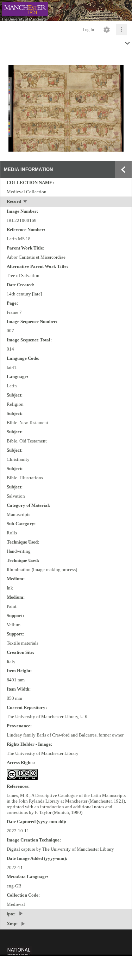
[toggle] (25, 202)
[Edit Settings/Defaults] (106, 29)
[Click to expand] (121, 29)
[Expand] (123, 169)
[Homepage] (66, 10)
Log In (88, 29)
